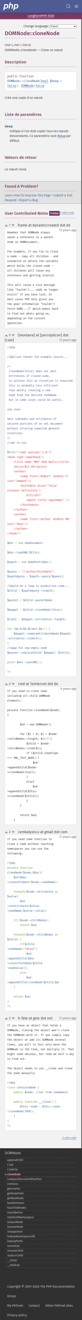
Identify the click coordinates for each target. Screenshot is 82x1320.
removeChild (15, 1250)
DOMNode (27, 86)
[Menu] (76, 6)
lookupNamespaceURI (21, 1236)
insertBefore (15, 1212)
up (7, 225)
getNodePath (15, 1193)
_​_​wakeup (13, 1265)
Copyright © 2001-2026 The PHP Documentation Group (41, 1291)
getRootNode (15, 1198)
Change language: (36, 26)
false (11, 86)
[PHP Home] (11, 6)
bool (44, 81)
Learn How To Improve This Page (28, 195)
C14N (10, 1165)
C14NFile (12, 1169)
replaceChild (15, 1255)
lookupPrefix (15, 1241)
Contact (34, 1305)
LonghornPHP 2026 (41, 16)
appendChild (15, 1160)
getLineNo (13, 1188)
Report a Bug (28, 200)
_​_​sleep (12, 1260)
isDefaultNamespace (20, 1217)
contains (12, 1184)
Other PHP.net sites (59, 1305)
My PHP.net (15, 1305)
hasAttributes (15, 1203)
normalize (13, 1246)
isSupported (14, 1231)
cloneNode (14, 1174)
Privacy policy (17, 1315)
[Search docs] (68, 6)
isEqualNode (15, 1222)
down (13, 225)
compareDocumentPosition (24, 1179)
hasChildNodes (16, 1207)
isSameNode (15, 1227)
